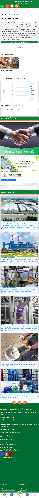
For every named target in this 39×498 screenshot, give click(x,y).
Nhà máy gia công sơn (8, 442)
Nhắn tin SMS (34, 497)
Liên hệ (23, 488)
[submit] (3, 6)
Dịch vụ (23, 484)
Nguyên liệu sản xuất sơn (9, 444)
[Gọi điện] (19, 493)
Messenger (27, 497)
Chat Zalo (12, 497)
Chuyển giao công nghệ (8, 488)
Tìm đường (4, 497)
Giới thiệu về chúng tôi (8, 439)
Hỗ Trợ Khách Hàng (7, 447)
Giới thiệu (4, 484)
